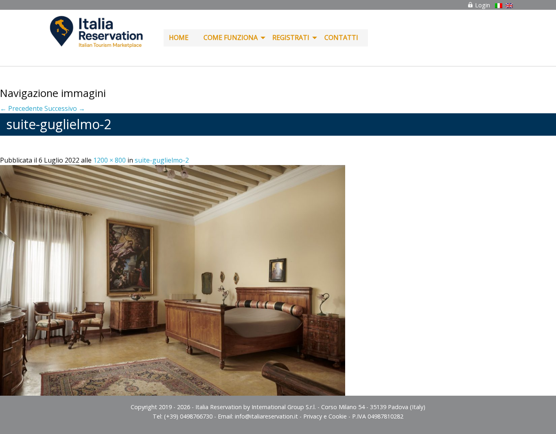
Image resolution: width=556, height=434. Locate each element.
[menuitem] (181, 37)
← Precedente (21, 108)
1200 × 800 (109, 160)
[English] (509, 5)
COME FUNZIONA (231, 37)
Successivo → (64, 108)
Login (481, 5)
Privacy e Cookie (325, 416)
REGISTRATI (290, 37)
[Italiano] (498, 5)
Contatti (341, 37)
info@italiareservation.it (266, 416)
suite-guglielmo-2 (162, 160)
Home (178, 37)
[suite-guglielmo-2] (172, 279)
